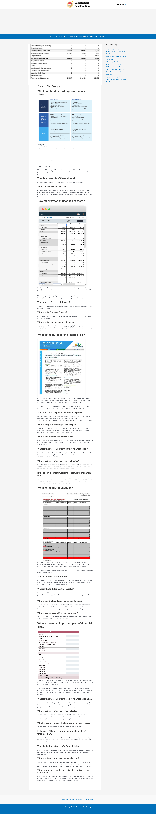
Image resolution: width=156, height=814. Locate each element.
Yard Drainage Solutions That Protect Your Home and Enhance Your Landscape (115, 51)
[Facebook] (118, 4)
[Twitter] (120, 4)
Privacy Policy (80, 799)
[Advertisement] (78, 21)
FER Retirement (60, 36)
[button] (126, 5)
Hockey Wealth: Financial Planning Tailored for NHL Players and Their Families (116, 79)
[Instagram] (123, 4)
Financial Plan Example (67, 799)
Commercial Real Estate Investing (78, 36)
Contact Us (103, 36)
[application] (65, 36)
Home (51, 36)
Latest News (93, 36)
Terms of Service (90, 799)
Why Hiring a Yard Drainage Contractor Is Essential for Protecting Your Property (114, 64)
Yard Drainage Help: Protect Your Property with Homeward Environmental (115, 72)
